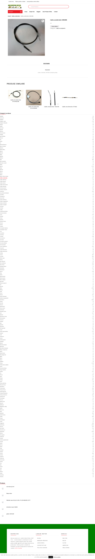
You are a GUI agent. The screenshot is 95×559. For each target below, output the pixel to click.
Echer (1, 274)
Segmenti (2, 423)
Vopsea (1, 476)
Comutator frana (3, 229)
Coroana (2, 239)
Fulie (1, 291)
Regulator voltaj (3, 406)
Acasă (9, 16)
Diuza (1, 271)
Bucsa (1, 166)
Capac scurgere (3, 204)
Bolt (1, 159)
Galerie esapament (4, 298)
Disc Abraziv (2, 261)
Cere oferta (55, 26)
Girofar (1, 303)
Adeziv (1, 124)
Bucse (64, 540)
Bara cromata (3, 146)
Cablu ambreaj (3, 179)
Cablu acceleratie (16, 16)
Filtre (1, 288)
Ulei (1, 470)
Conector (2, 234)
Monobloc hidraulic (4, 348)
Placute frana (3, 384)
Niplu (1, 356)
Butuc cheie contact (4, 176)
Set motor (2, 428)
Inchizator (2, 309)
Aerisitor (2, 128)
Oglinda (1, 361)
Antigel (1, 134)
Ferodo (1, 286)
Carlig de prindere (4, 211)
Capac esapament (4, 201)
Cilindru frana (3, 221)
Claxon (1, 223)
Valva (1, 473)
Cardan (1, 208)
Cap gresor (2, 196)
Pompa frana (3, 389)
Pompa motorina (3, 394)
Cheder (1, 216)
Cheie (1, 218)
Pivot (1, 381)
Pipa (1, 376)
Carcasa (1, 206)
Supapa (1, 449)
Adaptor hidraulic (3, 123)
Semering (2, 424)
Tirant (1, 466)
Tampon (1, 456)
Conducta (2, 233)
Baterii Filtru (2, 149)
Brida (1, 164)
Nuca (1, 359)
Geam (1, 301)
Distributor (2, 269)
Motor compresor (3, 349)
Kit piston (2, 326)
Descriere (46, 63)
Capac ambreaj (3, 199)
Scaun (1, 418)
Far (0, 284)
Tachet (1, 454)
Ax (0, 143)
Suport (1, 451)
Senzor (1, 426)
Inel (1, 313)
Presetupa (2, 398)
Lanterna (2, 336)
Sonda (1, 441)
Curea (1, 254)
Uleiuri (1, 471)
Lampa (1, 333)
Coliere (1, 226)
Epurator (2, 281)
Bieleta (1, 156)
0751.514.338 (18, 548)
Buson (1, 171)
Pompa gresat (3, 391)
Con (1, 231)
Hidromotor (2, 306)
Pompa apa (2, 388)
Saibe (1, 416)
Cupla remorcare (3, 251)
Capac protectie (3, 203)
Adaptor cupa (3, 121)
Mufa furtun (2, 353)
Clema (1, 224)
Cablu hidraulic (3, 186)
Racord (1, 403)
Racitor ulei (2, 401)
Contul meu (11, 1)
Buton (1, 173)
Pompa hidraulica (3, 393)
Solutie (1, 438)
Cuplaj (1, 253)
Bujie (1, 168)
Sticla (1, 446)
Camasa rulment (3, 189)
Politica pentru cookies (20, 1)
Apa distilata (2, 136)
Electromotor (2, 276)
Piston (1, 378)
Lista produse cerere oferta (33, 1)
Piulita (1, 379)
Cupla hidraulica (3, 249)
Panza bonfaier (3, 368)
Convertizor (2, 238)
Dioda (1, 259)
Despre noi (31, 11)
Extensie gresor (3, 283)
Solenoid (2, 436)
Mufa (1, 351)
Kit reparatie (2, 328)
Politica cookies (42, 547)
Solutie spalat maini (4, 439)
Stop (1, 448)
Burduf (1, 169)
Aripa (1, 141)
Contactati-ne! (41, 545)
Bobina (1, 158)
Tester (1, 461)
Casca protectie (3, 213)
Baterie (1, 148)
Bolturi (65, 538)
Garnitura (2, 299)
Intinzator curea (3, 316)
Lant (1, 334)
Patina (1, 371)
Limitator (2, 341)
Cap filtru (2, 194)
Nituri (1, 358)
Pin (0, 373)
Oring (1, 363)
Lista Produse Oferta (47, 11)
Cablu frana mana (4, 184)
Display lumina (3, 266)
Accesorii (2, 118)
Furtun (1, 294)
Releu (1, 408)
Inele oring (66, 547)
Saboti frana (2, 414)
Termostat (2, 460)
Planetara (2, 386)
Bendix (1, 153)
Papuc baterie (3, 369)
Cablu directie (3, 181)
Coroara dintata (3, 243)
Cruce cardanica (3, 246)
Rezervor (2, 409)
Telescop (2, 458)
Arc (0, 139)
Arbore (1, 138)
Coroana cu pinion (4, 241)
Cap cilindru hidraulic (4, 193)
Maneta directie (3, 344)
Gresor (1, 304)
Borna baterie (3, 161)
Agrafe (1, 129)
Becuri (1, 151)
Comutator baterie (4, 228)
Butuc (1, 174)
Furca (1, 293)
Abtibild (1, 116)
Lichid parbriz (3, 339)
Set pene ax (2, 429)
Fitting (1, 289)
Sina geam (2, 434)
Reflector (2, 404)
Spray (1, 444)
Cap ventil (2, 198)
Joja (1, 323)
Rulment (1, 413)
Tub (1, 468)
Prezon (1, 399)
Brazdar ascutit (3, 163)
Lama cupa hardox (4, 331)
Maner (1, 343)
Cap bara (2, 191)
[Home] (15, 6)
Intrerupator (2, 318)
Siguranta (2, 431)
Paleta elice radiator (4, 364)
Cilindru (1, 219)
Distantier (2, 268)
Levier (1, 338)
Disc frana (2, 264)
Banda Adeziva (3, 144)
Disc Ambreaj (2, 263)
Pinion (1, 374)
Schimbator (2, 419)
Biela (1, 154)
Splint (1, 443)
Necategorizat (3, 354)
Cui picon (2, 248)
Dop (1, 273)
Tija (0, 465)
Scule (1, 421)
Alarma (1, 131)
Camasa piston (3, 188)
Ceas (1, 214)
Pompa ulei (2, 396)
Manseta (2, 346)
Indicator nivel (3, 311)
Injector (1, 314)
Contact (56, 11)
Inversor (2, 319)
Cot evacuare (3, 244)
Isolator (1, 321)
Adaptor (1, 119)
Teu (1, 463)
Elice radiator (2, 279)
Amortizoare (2, 133)
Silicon (1, 433)
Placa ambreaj (3, 383)
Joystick (1, 324)
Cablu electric (3, 183)
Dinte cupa (2, 258)
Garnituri (65, 545)
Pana (1, 366)
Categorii (11, 11)
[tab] (47, 63)
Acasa (26, 11)
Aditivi (1, 126)
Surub (1, 453)
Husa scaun (2, 308)
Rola (1, 411)
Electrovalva (2, 278)
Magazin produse (42, 540)
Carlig (1, 209)
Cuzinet (1, 256)
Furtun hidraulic (3, 296)
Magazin (38, 11)
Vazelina (2, 475)
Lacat (1, 329)
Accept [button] (50, 557)
